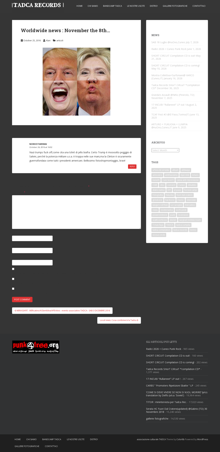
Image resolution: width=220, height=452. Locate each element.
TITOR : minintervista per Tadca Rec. (166, 402)
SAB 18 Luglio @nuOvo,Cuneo (168, 42)
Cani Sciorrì (168, 180)
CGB (155, 185)
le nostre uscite (136, 5)
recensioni (183, 214)
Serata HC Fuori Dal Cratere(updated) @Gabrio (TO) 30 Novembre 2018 (176, 410)
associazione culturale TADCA (151, 439)
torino (193, 229)
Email (15, 244)
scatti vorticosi (160, 219)
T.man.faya (158, 224)
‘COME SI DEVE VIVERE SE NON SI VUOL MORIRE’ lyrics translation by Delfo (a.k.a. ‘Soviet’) (176, 394)
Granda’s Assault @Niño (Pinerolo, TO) (172, 94)
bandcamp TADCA (112, 5)
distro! (154, 5)
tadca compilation (161, 229)
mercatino (190, 204)
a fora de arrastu (161, 170)
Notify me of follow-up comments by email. (36, 283)
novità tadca (167, 209)
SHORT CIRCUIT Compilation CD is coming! (175, 65)
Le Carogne (176, 204)
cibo (162, 185)
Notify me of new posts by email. (30, 293)
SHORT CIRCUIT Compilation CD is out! (173, 55)
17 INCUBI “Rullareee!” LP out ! (168, 104)
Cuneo (181, 185)
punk (172, 214)
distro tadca (158, 190)
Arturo (195, 175)
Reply (132, 166)
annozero (157, 175)
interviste (191, 199)
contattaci (198, 5)
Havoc (181, 199)
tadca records (180, 229)
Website (16, 257)
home (79, 5)
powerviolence (160, 214)
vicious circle (159, 234)
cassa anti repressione (188, 180)
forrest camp (190, 190)
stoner (173, 219)
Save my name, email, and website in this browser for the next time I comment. (56, 273)
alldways (186, 170)
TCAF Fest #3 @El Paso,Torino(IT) (170, 114)
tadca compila (183, 224)
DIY (169, 190)
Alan (48, 40)
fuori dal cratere (184, 194)
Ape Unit (185, 175)
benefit (156, 180)
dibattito (192, 185)
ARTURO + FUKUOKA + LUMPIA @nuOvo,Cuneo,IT (169, 126)
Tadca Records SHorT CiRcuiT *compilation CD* (173, 369)
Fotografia (158, 194)
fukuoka (170, 194)
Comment (18, 192)
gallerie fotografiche (175, 5)
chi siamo (93, 5)
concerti (171, 185)
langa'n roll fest (160, 204)
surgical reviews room (190, 219)
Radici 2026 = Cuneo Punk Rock (168, 49)
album (175, 170)
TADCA (169, 224)
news (155, 209)
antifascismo (171, 175)
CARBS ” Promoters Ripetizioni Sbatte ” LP (169, 385)
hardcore (169, 199)
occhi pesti (181, 209)
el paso (177, 190)
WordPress (202, 439)
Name (15, 232)
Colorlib (180, 439)
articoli (59, 40)
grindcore (157, 199)
